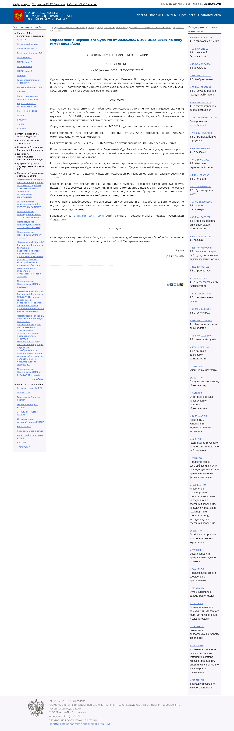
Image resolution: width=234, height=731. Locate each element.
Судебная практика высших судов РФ (74, 27)
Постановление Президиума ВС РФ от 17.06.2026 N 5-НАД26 (29, 372)
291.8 (101, 215)
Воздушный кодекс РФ (29, 53)
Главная (142, 15)
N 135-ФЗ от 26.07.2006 (201, 202)
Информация (21, 4)
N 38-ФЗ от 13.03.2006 (200, 148)
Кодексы (156, 15)
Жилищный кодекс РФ (29, 87)
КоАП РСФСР (24, 426)
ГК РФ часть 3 (24, 66)
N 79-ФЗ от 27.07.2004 (200, 87)
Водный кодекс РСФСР (29, 388)
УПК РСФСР (23, 447)
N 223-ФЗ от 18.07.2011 (200, 248)
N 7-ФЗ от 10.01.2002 (199, 160)
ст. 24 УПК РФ (196, 603)
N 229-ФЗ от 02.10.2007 (201, 320)
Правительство (209, 15)
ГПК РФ (21, 75)
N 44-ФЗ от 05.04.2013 (200, 309)
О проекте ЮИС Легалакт (48, 4)
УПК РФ (21, 128)
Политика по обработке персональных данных (79, 723)
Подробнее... (37, 379)
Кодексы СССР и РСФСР (30, 384)
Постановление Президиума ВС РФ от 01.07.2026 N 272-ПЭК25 (29, 214)
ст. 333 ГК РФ (196, 366)
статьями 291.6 (84, 215)
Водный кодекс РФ (27, 48)
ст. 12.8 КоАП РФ (198, 485)
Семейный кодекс (27, 111)
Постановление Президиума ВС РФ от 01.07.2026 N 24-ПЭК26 (29, 204)
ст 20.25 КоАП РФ (198, 416)
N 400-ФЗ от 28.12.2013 (201, 37)
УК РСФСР (22, 442)
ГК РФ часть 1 (24, 57)
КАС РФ (21, 91)
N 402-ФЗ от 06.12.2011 (200, 186)
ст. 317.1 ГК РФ (196, 378)
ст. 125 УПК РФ (197, 588)
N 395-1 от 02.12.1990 (199, 347)
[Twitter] (175, 283)
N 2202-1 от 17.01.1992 (199, 267)
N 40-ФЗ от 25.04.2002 (201, 64)
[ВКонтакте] (171, 283)
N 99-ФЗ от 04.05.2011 (200, 217)
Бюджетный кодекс (28, 44)
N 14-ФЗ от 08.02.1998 (200, 236)
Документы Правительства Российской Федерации (30, 157)
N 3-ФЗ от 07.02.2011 (199, 175)
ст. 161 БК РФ (196, 531)
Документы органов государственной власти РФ (30, 166)
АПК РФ (21, 39)
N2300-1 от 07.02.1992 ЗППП (203, 118)
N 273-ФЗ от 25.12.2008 (201, 133)
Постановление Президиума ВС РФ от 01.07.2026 (29, 235)
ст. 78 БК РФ (196, 458)
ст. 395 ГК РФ (196, 393)
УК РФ (20, 124)
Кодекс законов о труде (30, 431)
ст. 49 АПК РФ (196, 645)
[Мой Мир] (181, 283)
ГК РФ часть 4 (24, 71)
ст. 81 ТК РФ (195, 439)
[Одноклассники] (178, 283)
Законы (170, 15)
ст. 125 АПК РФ (197, 680)
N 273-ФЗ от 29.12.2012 (200, 75)
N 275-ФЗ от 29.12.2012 (200, 102)
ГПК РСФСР (23, 392)
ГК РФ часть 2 (24, 62)
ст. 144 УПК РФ (197, 569)
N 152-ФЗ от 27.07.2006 (201, 293)
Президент (187, 15)
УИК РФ (21, 119)
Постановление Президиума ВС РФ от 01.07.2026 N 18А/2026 (29, 224)
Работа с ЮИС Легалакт (82, 4)
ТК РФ (20, 115)
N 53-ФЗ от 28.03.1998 (200, 336)
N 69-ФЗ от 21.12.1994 (199, 49)
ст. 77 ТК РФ (195, 550)
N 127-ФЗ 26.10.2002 (199, 278)
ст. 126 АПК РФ (197, 626)
